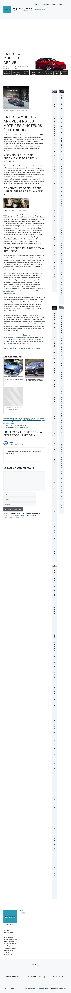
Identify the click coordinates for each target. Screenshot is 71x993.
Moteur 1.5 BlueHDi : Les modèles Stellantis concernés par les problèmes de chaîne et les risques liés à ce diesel (54, 664)
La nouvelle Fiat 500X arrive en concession (17, 427)
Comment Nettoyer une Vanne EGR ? (61, 339)
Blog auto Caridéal (22, 8)
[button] (35, 14)
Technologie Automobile (48, 72)
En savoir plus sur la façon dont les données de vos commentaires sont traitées (22, 516)
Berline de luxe (9, 424)
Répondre (9, 458)
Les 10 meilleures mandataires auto (54, 126)
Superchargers (8, 291)
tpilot (11, 442)
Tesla (5, 215)
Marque (37, 4)
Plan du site (24, 910)
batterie (33, 273)
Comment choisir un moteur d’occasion (61, 127)
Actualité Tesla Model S (33, 72)
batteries (41, 322)
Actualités (46, 4)
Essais (54, 4)
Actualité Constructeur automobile (17, 72)
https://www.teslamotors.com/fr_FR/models (24, 348)
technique (32, 339)
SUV (60, 4)
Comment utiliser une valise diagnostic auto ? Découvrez (54, 361)
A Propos (23, 913)
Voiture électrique (40, 9)
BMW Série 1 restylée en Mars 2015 (15, 425)
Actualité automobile (7, 72)
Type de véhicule (56, 72)
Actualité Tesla (25, 72)
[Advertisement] (35, 32)
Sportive (40, 72)
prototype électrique (15, 337)
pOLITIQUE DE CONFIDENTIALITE (37, 988)
